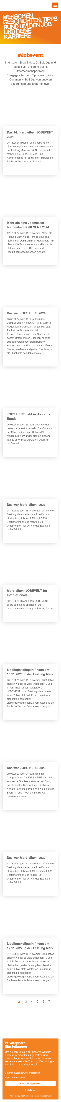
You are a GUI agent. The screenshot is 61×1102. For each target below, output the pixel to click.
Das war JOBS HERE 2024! (27, 313)
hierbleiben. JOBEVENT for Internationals (27, 592)
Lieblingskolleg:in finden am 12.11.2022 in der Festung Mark (30, 945)
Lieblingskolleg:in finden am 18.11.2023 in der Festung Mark (30, 671)
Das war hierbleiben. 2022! (26, 857)
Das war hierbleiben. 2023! (26, 504)
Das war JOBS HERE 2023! (27, 767)
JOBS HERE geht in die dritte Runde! (28, 416)
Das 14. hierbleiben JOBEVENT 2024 (30, 134)
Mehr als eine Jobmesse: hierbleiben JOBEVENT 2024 (28, 224)
